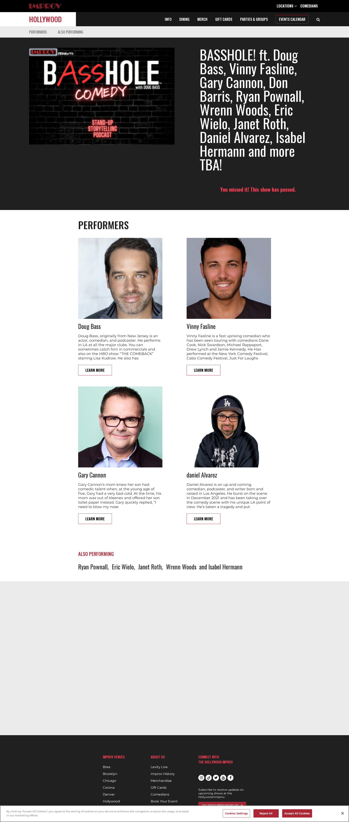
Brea (106, 767)
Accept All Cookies (297, 813)
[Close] (342, 813)
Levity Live (159, 767)
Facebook (230, 778)
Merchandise (161, 780)
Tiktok (209, 778)
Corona (109, 787)
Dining (184, 19)
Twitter (216, 778)
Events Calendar (292, 19)
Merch (202, 19)
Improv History (163, 774)
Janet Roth (150, 566)
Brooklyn (110, 774)
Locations (285, 5)
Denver (109, 794)
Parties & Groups (254, 19)
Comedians (309, 5)
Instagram (201, 778)
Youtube (223, 778)
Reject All (266, 813)
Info (168, 19)
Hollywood (45, 19)
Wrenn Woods (181, 566)
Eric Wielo (123, 566)
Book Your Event (164, 801)
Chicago (109, 780)
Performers (38, 32)
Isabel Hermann (225, 566)
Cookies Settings (236, 813)
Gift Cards (223, 19)
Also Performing (70, 32)
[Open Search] (318, 19)
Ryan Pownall (93, 566)
